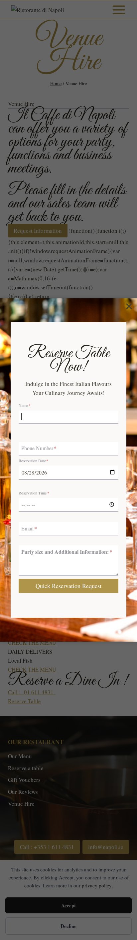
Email (29, 528)
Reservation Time (34, 492)
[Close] (129, 306)
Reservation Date (33, 461)
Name (25, 405)
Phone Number (39, 448)
